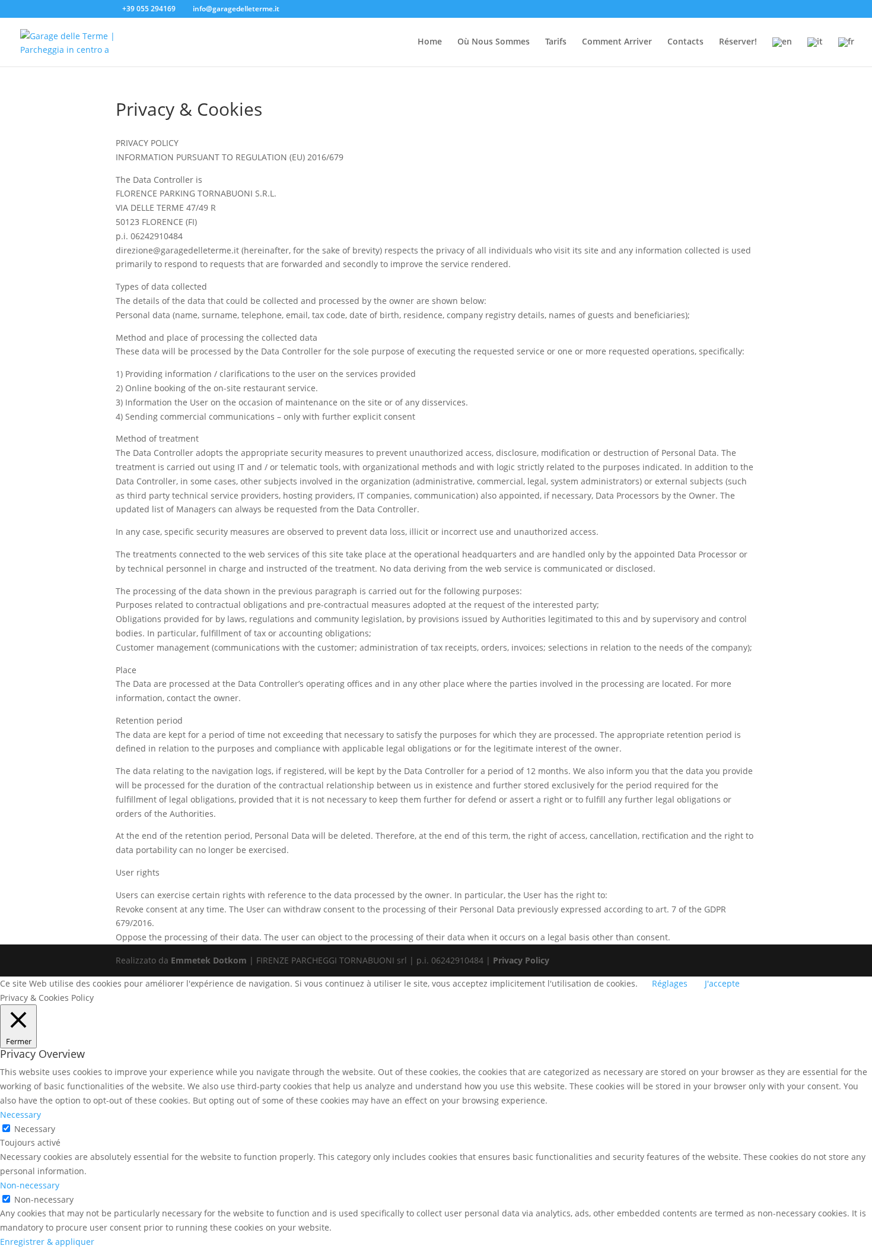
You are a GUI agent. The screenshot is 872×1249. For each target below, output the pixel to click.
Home (430, 42)
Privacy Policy (521, 960)
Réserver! (738, 42)
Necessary (34, 1128)
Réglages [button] (670, 983)
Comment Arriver (617, 42)
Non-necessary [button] (29, 1185)
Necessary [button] (20, 1114)
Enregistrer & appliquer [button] (47, 1241)
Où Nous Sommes (493, 42)
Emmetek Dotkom (209, 960)
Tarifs (556, 42)
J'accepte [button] (722, 983)
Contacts (685, 42)
